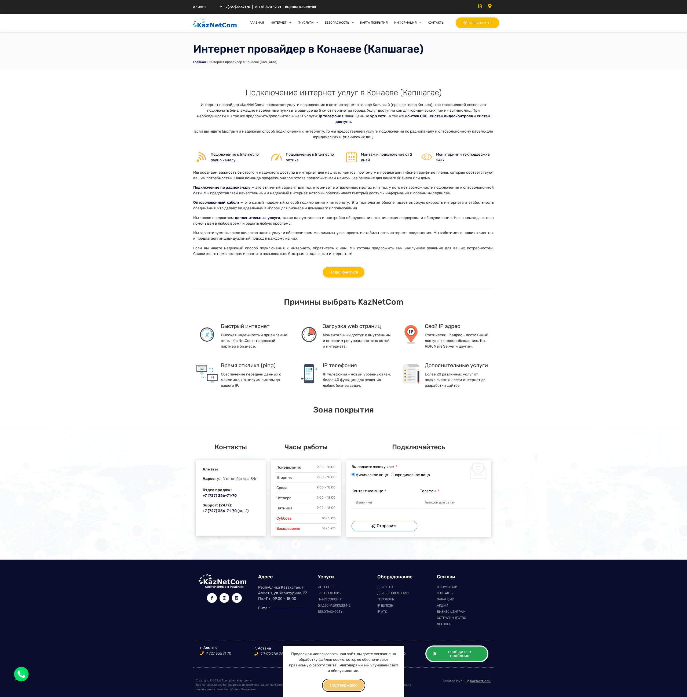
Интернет (279, 22)
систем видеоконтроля (451, 116)
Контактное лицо (368, 491)
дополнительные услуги (257, 218)
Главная (257, 22)
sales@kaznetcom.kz (290, 608)
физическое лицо (372, 475)
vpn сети (378, 116)
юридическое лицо (412, 475)
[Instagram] (224, 598)
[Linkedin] (237, 598)
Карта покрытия (374, 22)
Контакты (436, 22)
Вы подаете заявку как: (373, 467)
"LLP (476, 681)
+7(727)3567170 (237, 7)
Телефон (428, 491)
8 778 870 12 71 (268, 7)
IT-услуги (306, 22)
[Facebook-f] (212, 598)
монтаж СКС (416, 116)
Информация (405, 22)
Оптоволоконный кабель (216, 202)
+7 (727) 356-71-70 (220, 495)
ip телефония (331, 116)
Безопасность (337, 22)
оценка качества (300, 7)
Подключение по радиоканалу (221, 187)
